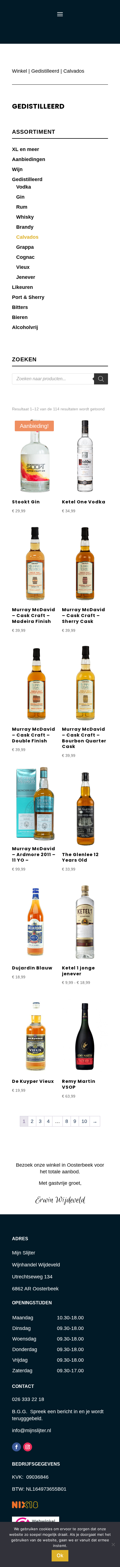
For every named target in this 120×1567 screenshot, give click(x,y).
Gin (20, 197)
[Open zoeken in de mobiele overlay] (60, 378)
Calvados (27, 237)
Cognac (25, 257)
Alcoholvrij (25, 327)
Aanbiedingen (28, 159)
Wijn (17, 169)
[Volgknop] (16, 1446)
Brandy (24, 227)
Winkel (19, 71)
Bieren (20, 317)
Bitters (20, 307)
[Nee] (113, 1544)
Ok (60, 1555)
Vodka (23, 187)
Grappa (25, 247)
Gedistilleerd (45, 71)
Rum (21, 207)
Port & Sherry (28, 297)
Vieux (23, 267)
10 (84, 1121)
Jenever (25, 277)
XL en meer (25, 149)
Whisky (25, 217)
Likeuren (22, 287)
